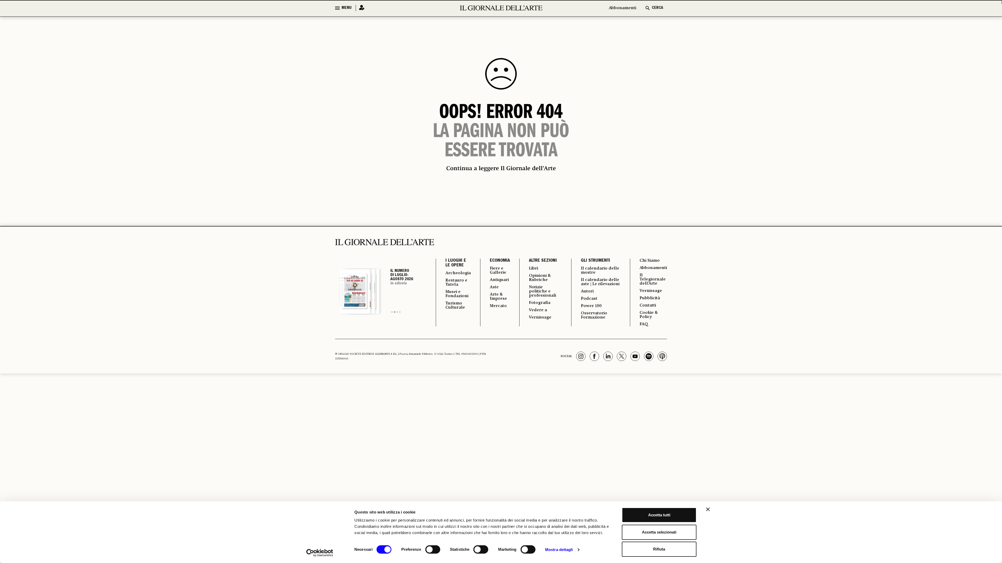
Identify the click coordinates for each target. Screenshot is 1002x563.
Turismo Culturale (455, 305)
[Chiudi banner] (708, 509)
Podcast (589, 299)
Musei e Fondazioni (456, 294)
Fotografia (539, 303)
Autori (587, 291)
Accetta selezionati (659, 532)
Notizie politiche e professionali (542, 291)
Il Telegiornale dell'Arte (653, 279)
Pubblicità (650, 298)
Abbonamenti (622, 8)
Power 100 (591, 306)
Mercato (498, 306)
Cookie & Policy (649, 315)
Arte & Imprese (498, 296)
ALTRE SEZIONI (543, 261)
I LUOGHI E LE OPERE (455, 263)
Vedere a (538, 310)
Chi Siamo (650, 261)
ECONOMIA (500, 261)
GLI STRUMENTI (595, 261)
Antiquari (499, 280)
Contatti (648, 305)
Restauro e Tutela (456, 282)
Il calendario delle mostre (600, 270)
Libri (533, 268)
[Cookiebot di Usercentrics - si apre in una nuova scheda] (320, 553)
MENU (346, 8)
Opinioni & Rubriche (540, 278)
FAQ (644, 324)
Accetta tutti (659, 515)
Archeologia (458, 273)
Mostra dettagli (559, 549)
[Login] (360, 8)
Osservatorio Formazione (594, 315)
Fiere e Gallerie (498, 270)
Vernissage (540, 317)
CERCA (657, 8)
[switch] (432, 549)
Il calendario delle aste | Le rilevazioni (600, 282)
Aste (494, 287)
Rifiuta (659, 549)
